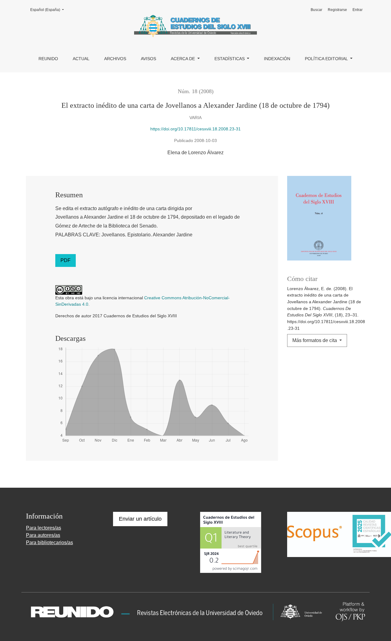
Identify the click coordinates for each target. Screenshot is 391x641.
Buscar (316, 10)
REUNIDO (48, 58)
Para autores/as (43, 535)
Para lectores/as (43, 527)
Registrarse (337, 10)
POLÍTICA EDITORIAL (327, 58)
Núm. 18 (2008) (196, 91)
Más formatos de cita (315, 340)
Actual (81, 58)
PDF (65, 260)
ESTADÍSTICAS (230, 58)
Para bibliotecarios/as (49, 542)
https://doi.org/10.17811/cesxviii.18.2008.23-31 (195, 128)
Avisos (148, 58)
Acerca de (183, 58)
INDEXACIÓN (277, 58)
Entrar (358, 10)
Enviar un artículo (140, 519)
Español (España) (49, 9)
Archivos (115, 58)
